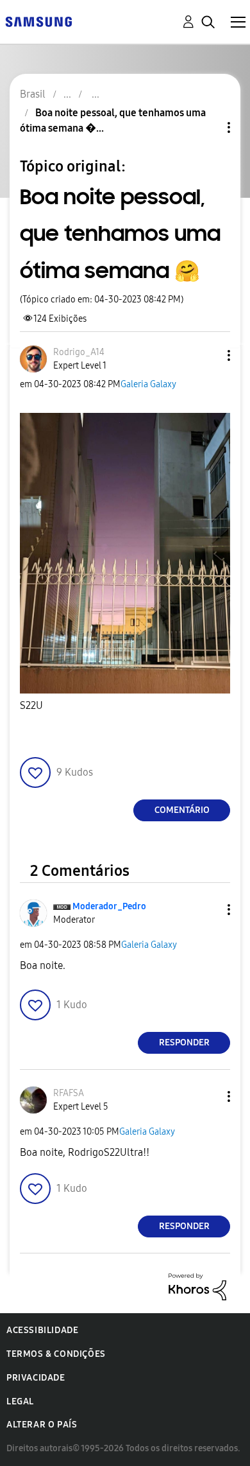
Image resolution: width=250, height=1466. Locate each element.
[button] (208, 355)
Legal (20, 1401)
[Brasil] (38, 21)
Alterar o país (41, 1424)
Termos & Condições (56, 1353)
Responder (184, 1042)
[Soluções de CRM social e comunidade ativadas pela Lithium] (197, 1286)
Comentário (182, 810)
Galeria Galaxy (148, 384)
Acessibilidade (42, 1330)
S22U (31, 705)
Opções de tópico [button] (207, 127)
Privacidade (35, 1377)
